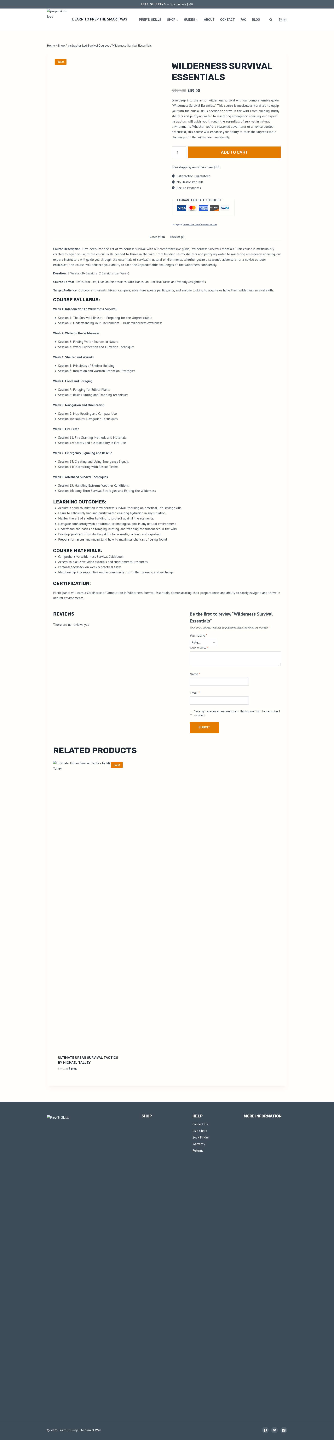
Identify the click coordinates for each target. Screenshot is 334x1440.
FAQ (243, 19)
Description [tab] (157, 237)
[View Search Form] (271, 20)
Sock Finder (201, 1137)
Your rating (198, 635)
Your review (199, 648)
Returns (198, 1150)
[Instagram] (283, 1430)
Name (195, 674)
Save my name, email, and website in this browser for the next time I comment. (237, 713)
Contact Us (200, 1124)
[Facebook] (265, 1430)
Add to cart (234, 152)
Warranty (199, 1144)
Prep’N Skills (150, 19)
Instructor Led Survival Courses (200, 224)
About (209, 19)
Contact (227, 19)
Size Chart (200, 1131)
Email (195, 693)
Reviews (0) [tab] (177, 237)
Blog (256, 19)
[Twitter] (274, 1430)
